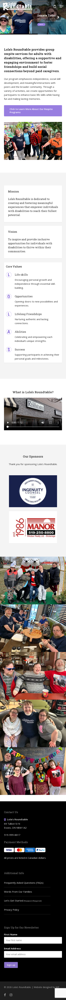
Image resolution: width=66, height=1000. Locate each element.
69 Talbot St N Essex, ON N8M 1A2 (16, 823)
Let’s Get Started (22, 900)
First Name (10, 934)
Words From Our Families (18, 891)
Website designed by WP (46, 987)
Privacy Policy (11, 909)
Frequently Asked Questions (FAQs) (23, 882)
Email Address (12, 948)
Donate (41, 24)
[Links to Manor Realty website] (33, 527)
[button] (61, 6)
